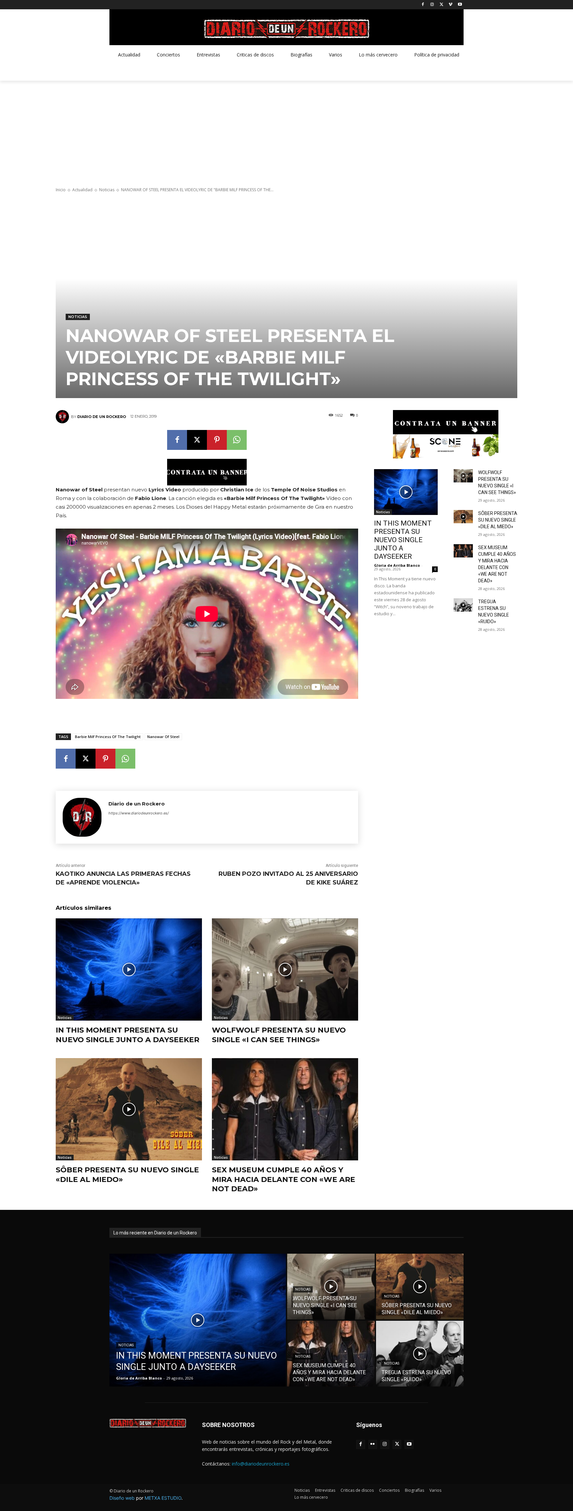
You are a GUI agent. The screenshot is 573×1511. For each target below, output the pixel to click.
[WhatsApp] (237, 440)
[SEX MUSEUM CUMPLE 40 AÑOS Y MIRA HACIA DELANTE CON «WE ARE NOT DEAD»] (285, 1109)
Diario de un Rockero (101, 416)
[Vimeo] (450, 5)
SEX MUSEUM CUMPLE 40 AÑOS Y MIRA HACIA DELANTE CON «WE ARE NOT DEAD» (283, 1179)
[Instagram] (432, 5)
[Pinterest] (217, 440)
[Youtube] (460, 5)
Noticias (106, 190)
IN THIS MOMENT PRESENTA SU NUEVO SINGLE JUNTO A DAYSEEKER (127, 1035)
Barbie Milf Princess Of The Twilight (108, 736)
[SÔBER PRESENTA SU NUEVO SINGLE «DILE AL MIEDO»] (129, 1109)
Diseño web (122, 1498)
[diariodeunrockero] (286, 29)
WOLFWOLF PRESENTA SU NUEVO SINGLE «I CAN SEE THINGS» (279, 1035)
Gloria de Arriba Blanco (397, 565)
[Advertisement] (286, 130)
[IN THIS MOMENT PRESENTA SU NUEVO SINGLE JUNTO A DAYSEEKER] (129, 969)
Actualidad (82, 190)
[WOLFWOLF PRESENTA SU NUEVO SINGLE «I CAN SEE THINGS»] (285, 969)
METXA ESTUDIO (163, 1498)
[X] (441, 5)
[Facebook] (423, 5)
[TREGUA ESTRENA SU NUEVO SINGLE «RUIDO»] (463, 605)
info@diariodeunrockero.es (260, 1464)
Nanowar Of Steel (163, 736)
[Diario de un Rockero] (63, 416)
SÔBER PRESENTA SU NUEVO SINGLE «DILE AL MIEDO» (497, 520)
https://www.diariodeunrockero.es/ (138, 813)
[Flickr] (372, 1444)
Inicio (61, 190)
